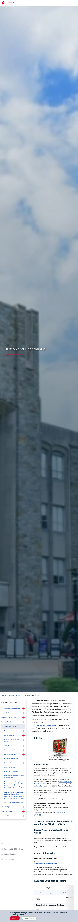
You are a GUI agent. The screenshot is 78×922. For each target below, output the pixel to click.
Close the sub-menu (23, 726)
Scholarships (5, 807)
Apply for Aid (8, 746)
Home (4, 695)
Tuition (6, 731)
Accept (14, 918)
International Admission (9, 717)
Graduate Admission (8, 713)
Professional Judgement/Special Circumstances (14, 777)
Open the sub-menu (23, 708)
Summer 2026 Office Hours (13, 849)
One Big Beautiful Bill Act (46, 725)
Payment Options (9, 735)
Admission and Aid (14, 695)
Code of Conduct (10, 854)
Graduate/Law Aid (10, 754)
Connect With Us (7, 816)
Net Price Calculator (10, 767)
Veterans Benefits (9, 763)
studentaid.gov (38, 786)
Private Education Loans (11, 758)
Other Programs (6, 811)
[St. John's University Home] (8, 3)
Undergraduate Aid (10, 750)
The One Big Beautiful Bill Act (13, 802)
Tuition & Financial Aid (10, 726)
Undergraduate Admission (10, 708)
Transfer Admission (7, 722)
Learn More (29, 918)
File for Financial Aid (11, 844)
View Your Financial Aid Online (11, 740)
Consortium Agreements (11, 771)
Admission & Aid (10, 702)
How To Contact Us (10, 859)
